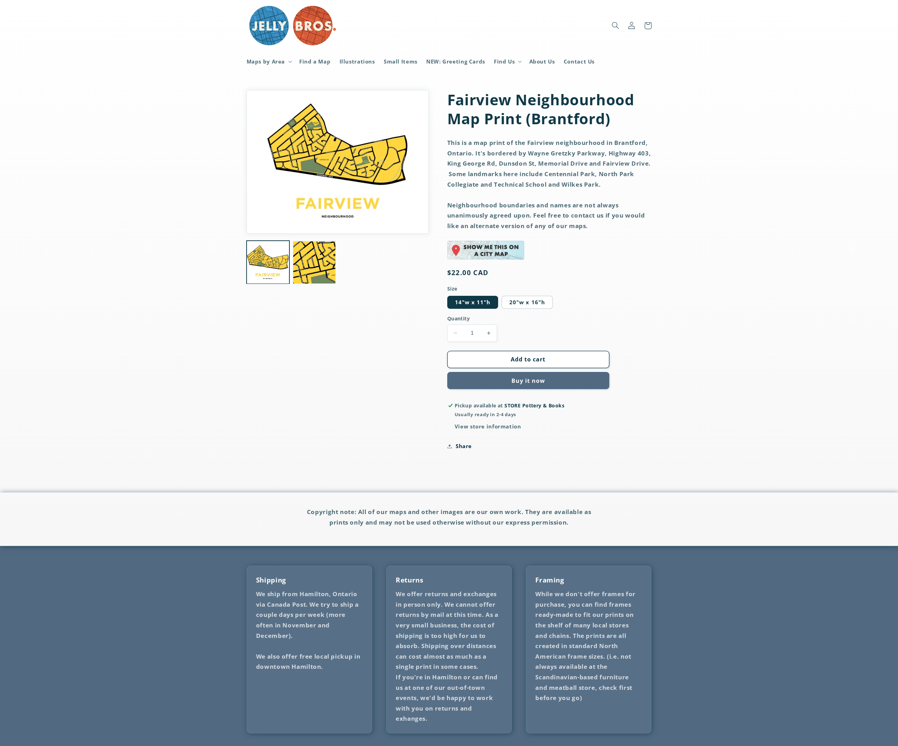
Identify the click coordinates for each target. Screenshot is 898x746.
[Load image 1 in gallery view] (268, 262)
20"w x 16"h (527, 302)
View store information (488, 426)
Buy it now (528, 381)
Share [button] (464, 445)
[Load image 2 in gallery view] (314, 262)
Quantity (458, 318)
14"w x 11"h (473, 302)
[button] (268, 61)
